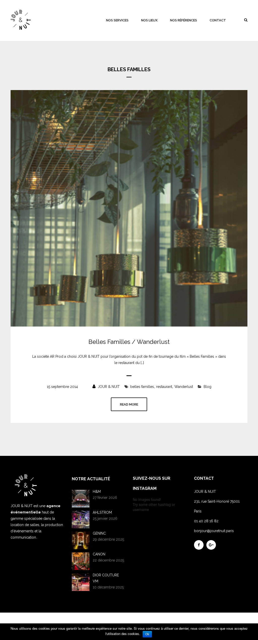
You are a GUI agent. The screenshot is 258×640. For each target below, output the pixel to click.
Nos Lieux (149, 20)
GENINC (99, 533)
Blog (207, 387)
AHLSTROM (102, 512)
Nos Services (117, 20)
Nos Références (183, 20)
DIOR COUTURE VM (106, 578)
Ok (147, 634)
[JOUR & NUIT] (21, 20)
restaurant (164, 387)
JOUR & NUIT (108, 387)
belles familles (142, 387)
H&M (97, 492)
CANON (99, 554)
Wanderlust (183, 387)
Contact (218, 20)
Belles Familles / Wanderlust (129, 341)
